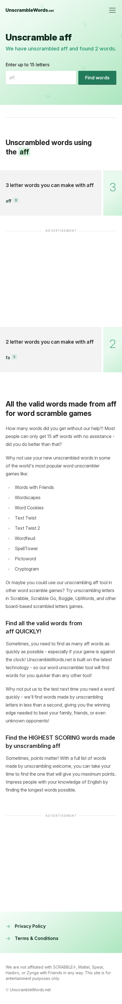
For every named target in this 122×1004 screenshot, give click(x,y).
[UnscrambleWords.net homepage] (30, 10)
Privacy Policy (30, 926)
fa (8, 357)
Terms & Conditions (36, 938)
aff (8, 201)
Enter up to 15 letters (27, 64)
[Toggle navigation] (112, 10)
